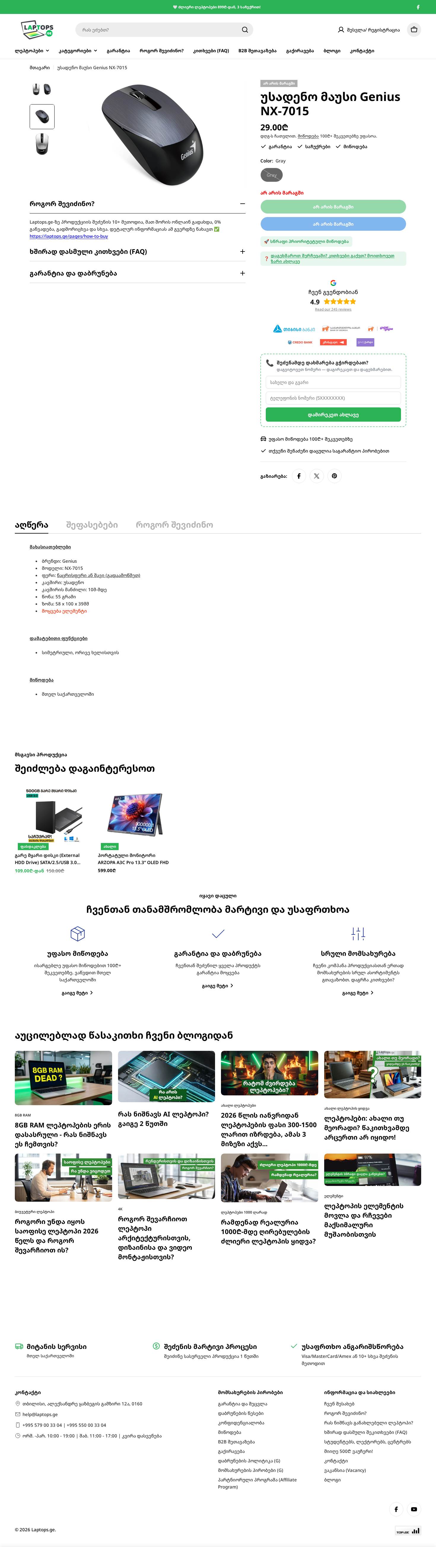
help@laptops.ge (40, 1414)
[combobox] (164, 30)
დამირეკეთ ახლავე (333, 414)
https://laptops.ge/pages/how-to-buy (69, 236)
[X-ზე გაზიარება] (317, 476)
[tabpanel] (218, 620)
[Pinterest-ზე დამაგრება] (334, 476)
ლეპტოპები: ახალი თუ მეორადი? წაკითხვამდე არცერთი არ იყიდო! (366, 1127)
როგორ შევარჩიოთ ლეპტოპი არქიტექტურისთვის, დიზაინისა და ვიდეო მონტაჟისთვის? (155, 1237)
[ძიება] (245, 29)
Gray (275, 177)
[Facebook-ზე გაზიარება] (299, 476)
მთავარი (40, 67)
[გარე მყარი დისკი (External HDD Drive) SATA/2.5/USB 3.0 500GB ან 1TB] (52, 815)
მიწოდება (308, 136)
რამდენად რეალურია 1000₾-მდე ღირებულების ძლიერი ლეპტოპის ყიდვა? (268, 1231)
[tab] (31, 526)
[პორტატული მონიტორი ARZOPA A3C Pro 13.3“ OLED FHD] (135, 815)
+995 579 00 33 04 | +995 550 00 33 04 (64, 1425)
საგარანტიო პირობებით (360, 451)
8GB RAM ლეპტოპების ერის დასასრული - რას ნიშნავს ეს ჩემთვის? (63, 1134)
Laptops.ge (43, 1529)
